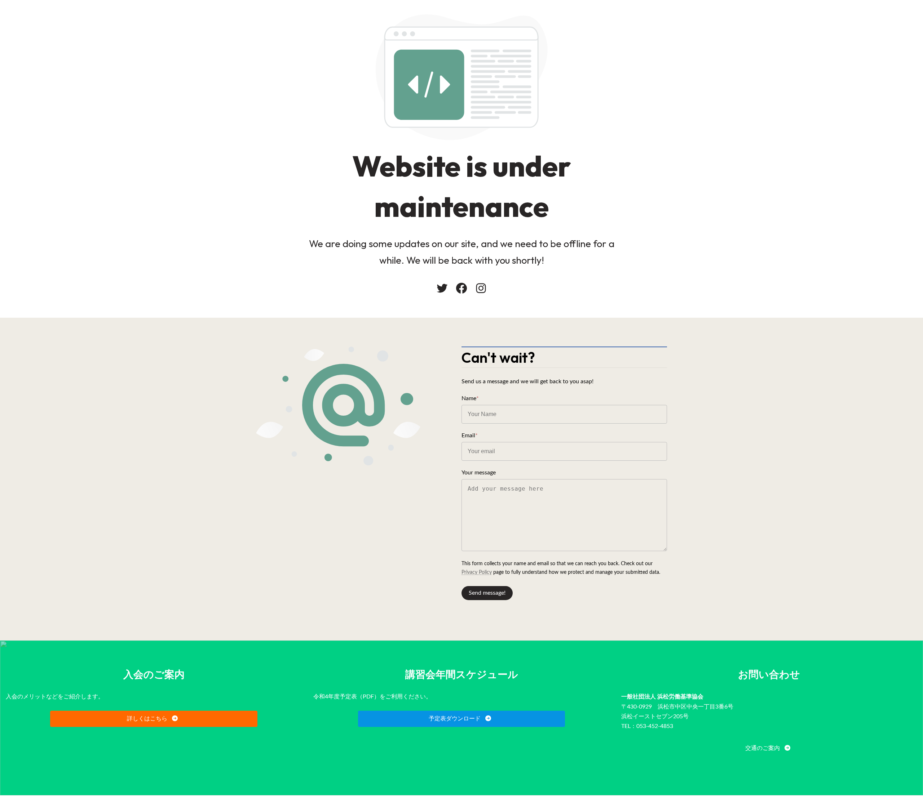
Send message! (487, 593)
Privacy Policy (477, 572)
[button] (153, 719)
